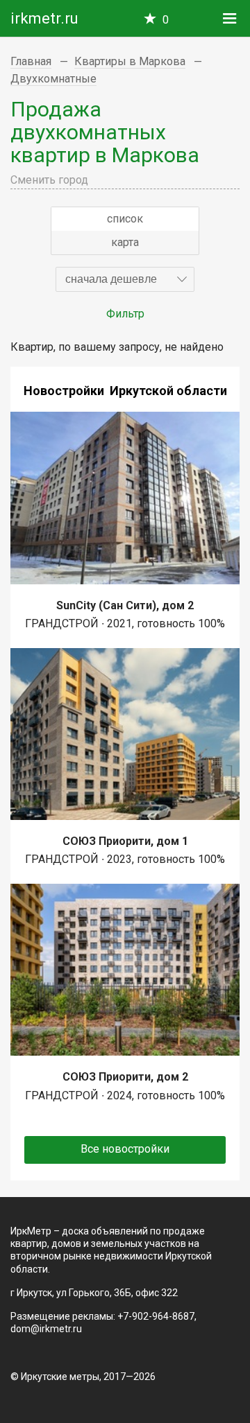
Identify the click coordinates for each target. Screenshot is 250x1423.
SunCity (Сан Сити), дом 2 (125, 605)
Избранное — (165, 20)
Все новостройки (125, 1148)
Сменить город (49, 179)
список (125, 218)
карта (125, 242)
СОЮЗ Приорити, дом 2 (125, 1076)
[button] (125, 279)
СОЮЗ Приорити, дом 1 (125, 841)
